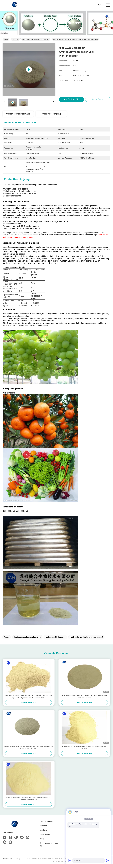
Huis (6, 39)
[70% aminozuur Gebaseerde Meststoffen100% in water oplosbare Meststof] (84, 727)
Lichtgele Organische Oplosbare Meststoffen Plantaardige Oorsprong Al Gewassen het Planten (28, 747)
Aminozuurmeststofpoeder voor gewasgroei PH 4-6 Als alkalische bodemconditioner (84, 696)
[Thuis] (15, 826)
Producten (15, 39)
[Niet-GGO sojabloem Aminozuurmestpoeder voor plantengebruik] (29, 69)
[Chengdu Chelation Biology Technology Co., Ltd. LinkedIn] (16, 837)
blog (42, 839)
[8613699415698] (28, 837)
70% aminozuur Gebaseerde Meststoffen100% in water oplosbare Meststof (84, 747)
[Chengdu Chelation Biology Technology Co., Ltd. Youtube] (22, 837)
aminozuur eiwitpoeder (55, 637)
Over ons (43, 825)
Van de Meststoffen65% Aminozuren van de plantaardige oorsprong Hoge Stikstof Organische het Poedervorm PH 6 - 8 (28, 696)
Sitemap (17, 859)
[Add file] (69, 860)
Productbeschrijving (51, 114)
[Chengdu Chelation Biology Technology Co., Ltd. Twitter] (5, 837)
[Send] (107, 860)
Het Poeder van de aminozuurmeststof (35, 39)
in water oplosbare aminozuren (27, 637)
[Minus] (107, 812)
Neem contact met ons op (49, 844)
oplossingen (45, 834)
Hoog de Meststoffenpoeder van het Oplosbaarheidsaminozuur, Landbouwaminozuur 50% (28, 798)
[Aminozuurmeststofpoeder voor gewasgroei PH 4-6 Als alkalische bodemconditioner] (84, 676)
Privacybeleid (7, 859)
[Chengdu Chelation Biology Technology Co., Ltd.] (15, 5)
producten (44, 830)
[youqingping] (10, 842)
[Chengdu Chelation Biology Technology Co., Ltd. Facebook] (10, 837)
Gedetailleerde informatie (18, 114)
